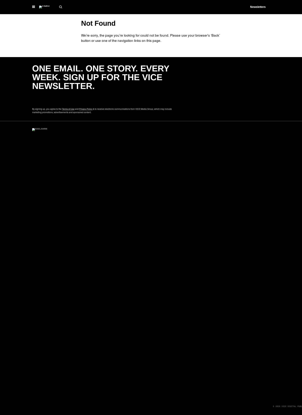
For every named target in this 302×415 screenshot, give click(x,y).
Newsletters (258, 6)
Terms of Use (68, 108)
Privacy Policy (85, 108)
